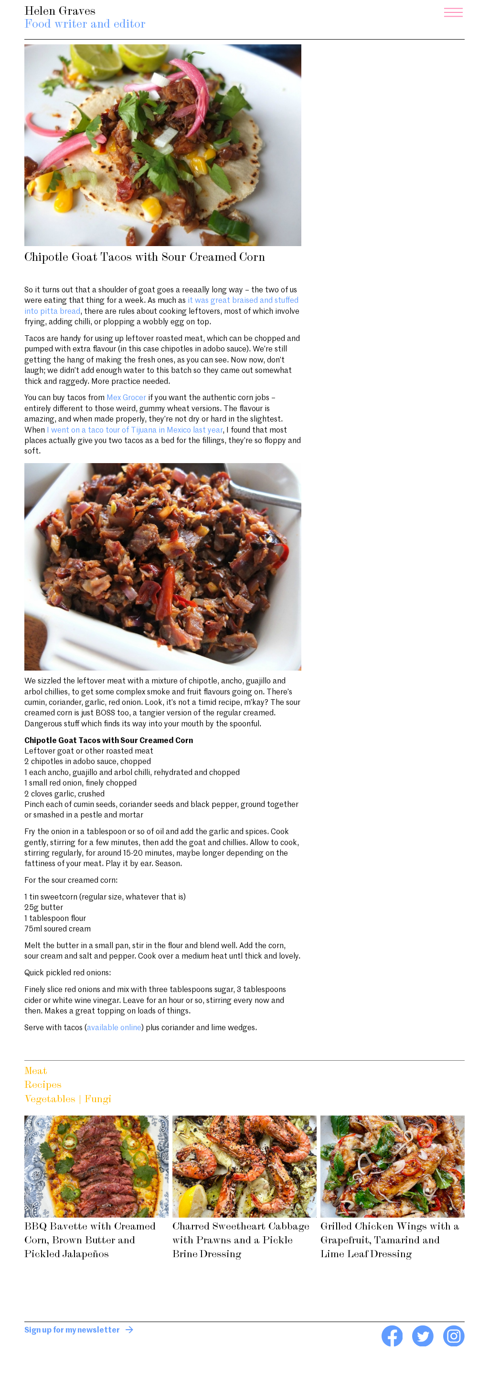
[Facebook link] (392, 1344)
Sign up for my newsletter (72, 1330)
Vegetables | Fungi (68, 1100)
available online (114, 1028)
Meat (35, 1071)
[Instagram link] (454, 1344)
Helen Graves (85, 18)
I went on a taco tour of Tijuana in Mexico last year (135, 430)
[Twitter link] (423, 1344)
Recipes (43, 1085)
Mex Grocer (126, 398)
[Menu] (453, 12)
